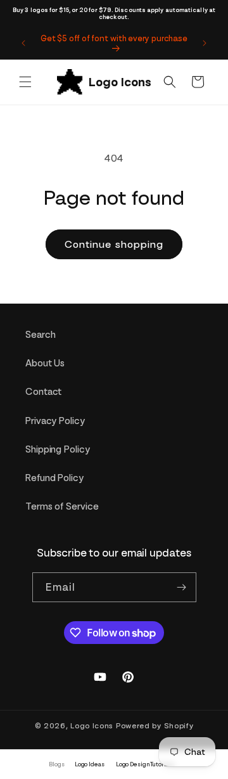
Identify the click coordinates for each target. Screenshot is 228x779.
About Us (45, 363)
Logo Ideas (89, 764)
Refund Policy (54, 478)
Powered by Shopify (155, 725)
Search (40, 334)
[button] (25, 82)
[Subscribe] (182, 587)
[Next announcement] (204, 43)
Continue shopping (114, 244)
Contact (43, 391)
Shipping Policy (57, 449)
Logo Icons (91, 725)
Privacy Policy (55, 421)
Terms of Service (61, 506)
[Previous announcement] (23, 43)
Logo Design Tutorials (145, 764)
